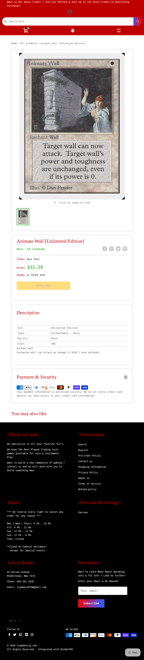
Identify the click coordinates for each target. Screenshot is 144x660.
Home (14, 43)
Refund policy (87, 489)
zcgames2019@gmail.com (31, 587)
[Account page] (73, 30)
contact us (85, 461)
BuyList (83, 450)
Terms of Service (89, 483)
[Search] (137, 21)
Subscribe (91, 603)
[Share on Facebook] (104, 248)
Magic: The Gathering (31, 249)
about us (83, 478)
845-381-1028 (25, 581)
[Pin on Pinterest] (111, 248)
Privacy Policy (88, 472)
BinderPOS (66, 649)
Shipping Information (92, 466)
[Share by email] (124, 248)
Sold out (44, 285)
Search (82, 444)
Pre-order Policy (89, 455)
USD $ (12, 620)
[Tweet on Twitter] (118, 248)
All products (28, 43)
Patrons (83, 512)
